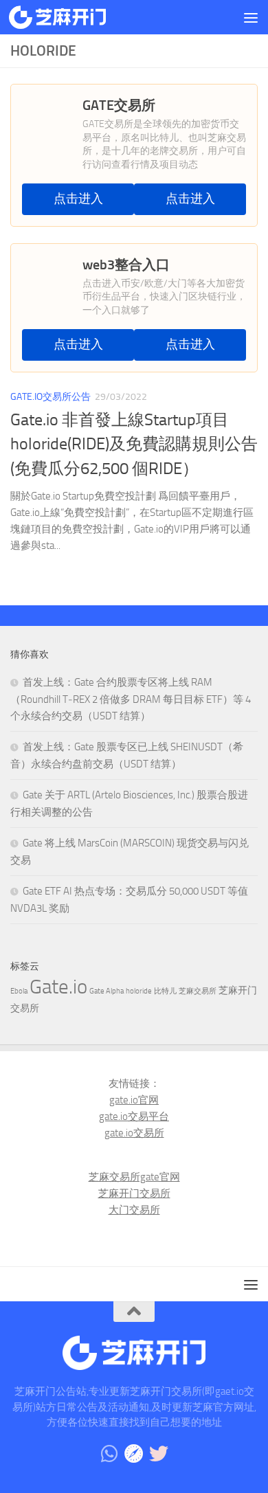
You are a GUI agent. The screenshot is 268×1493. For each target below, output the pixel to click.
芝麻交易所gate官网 (134, 1177)
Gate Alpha (106, 991)
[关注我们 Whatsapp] (109, 1453)
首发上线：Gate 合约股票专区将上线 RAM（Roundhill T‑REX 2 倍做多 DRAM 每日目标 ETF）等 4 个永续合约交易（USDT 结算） (130, 699)
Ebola (18, 991)
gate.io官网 (134, 1100)
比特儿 (165, 991)
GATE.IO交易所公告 (50, 397)
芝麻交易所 (197, 991)
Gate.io (58, 987)
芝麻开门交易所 (134, 1193)
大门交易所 (134, 1210)
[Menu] (251, 17)
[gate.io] (134, 1453)
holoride (139, 991)
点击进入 (78, 199)
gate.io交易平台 (134, 1116)
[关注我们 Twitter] (158, 1453)
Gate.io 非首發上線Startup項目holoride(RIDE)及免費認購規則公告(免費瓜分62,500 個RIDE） (134, 444)
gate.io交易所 (134, 1133)
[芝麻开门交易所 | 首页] (73, 17)
